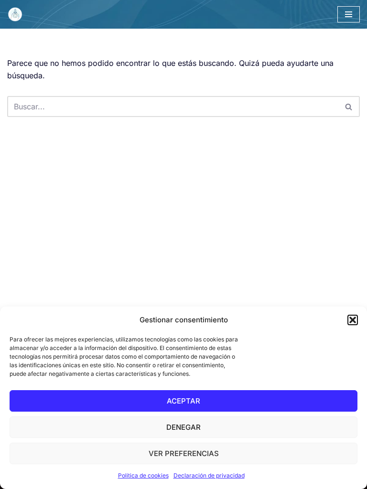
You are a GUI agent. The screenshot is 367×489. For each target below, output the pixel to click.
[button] (352, 320)
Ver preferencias (184, 453)
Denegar (183, 427)
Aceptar (183, 400)
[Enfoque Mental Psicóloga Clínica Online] (17, 14)
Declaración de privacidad (209, 475)
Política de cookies (143, 475)
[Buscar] (349, 106)
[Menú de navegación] (348, 14)
